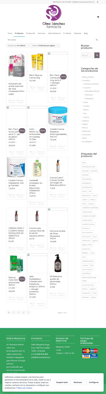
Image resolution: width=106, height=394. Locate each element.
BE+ (90, 191)
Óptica (93, 297)
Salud (84, 138)
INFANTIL (85, 253)
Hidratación (89, 98)
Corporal (87, 88)
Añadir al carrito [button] (12, 101)
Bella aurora (86, 195)
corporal (91, 204)
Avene (84, 191)
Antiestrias (89, 95)
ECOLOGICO (86, 237)
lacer (84, 257)
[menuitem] (10, 33)
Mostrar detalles (21, 101)
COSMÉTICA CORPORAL (90, 208)
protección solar (88, 285)
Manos (86, 110)
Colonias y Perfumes (91, 84)
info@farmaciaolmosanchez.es (44, 357)
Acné (84, 162)
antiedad (85, 175)
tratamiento (86, 293)
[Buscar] (96, 40)
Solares (86, 117)
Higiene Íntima (87, 245)
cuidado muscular (88, 224)
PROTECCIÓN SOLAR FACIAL (89, 279)
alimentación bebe (88, 167)
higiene (95, 241)
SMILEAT (93, 289)
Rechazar (78, 382)
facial (95, 237)
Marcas (85, 128)
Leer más (33, 88)
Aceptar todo (62, 382)
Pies (85, 113)
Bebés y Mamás (88, 77)
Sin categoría (87, 141)
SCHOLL (85, 289)
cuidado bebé (87, 212)
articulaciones (87, 187)
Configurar (94, 382)
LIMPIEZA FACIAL (88, 261)
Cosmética (86, 80)
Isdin (92, 253)
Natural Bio (86, 131)
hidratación (86, 241)
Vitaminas (85, 297)
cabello (84, 199)
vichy (95, 293)
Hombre (87, 106)
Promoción (86, 135)
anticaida (94, 171)
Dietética (85, 121)
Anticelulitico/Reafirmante (94, 91)
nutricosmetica (87, 269)
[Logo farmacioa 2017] (53, 17)
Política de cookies (24, 388)
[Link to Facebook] (98, 2)
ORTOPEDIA (86, 273)
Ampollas (85, 171)
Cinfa (84, 204)
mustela (85, 265)
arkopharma (86, 183)
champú (92, 199)
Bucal (95, 195)
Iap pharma (86, 249)
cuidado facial (87, 220)
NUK (91, 265)
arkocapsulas (86, 179)
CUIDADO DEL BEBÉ (88, 216)
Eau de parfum (87, 232)
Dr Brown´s (86, 228)
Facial (86, 102)
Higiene (85, 124)
